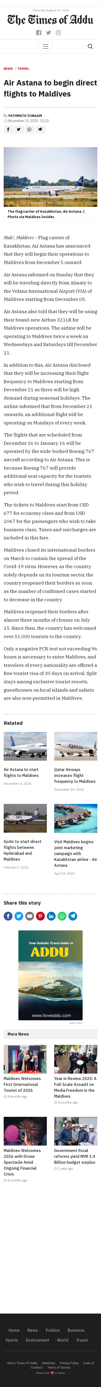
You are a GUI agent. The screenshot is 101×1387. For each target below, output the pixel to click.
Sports (11, 1340)
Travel (23, 69)
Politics (53, 1330)
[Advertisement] (50, 1251)
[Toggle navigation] (45, 46)
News (8, 69)
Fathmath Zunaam (25, 115)
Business (76, 1330)
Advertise (48, 1363)
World (62, 1340)
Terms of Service (58, 1367)
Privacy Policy (69, 1363)
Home (14, 1330)
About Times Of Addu (22, 1363)
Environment (37, 1340)
